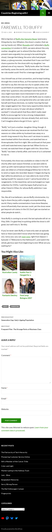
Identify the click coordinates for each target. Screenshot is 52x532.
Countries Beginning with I (14, 13)
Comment (6, 355)
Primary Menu (49, 13)
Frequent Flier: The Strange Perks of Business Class (21, 327)
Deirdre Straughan (24, 32)
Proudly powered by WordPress (11, 529)
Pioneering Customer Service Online (15, 457)
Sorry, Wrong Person (9, 484)
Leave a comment (42, 32)
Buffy (5, 306)
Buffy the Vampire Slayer (26, 39)
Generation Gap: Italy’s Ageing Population (17, 318)
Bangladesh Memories (10, 480)
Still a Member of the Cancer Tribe (14, 461)
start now (26, 236)
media (7, 23)
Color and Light (7, 466)
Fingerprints (6, 493)
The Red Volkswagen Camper (12, 489)
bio (2, 23)
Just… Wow (5, 475)
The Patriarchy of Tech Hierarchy (14, 452)
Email (4, 398)
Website (5, 409)
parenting (15, 306)
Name (4, 388)
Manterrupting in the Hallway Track (15, 471)
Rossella (26, 45)
